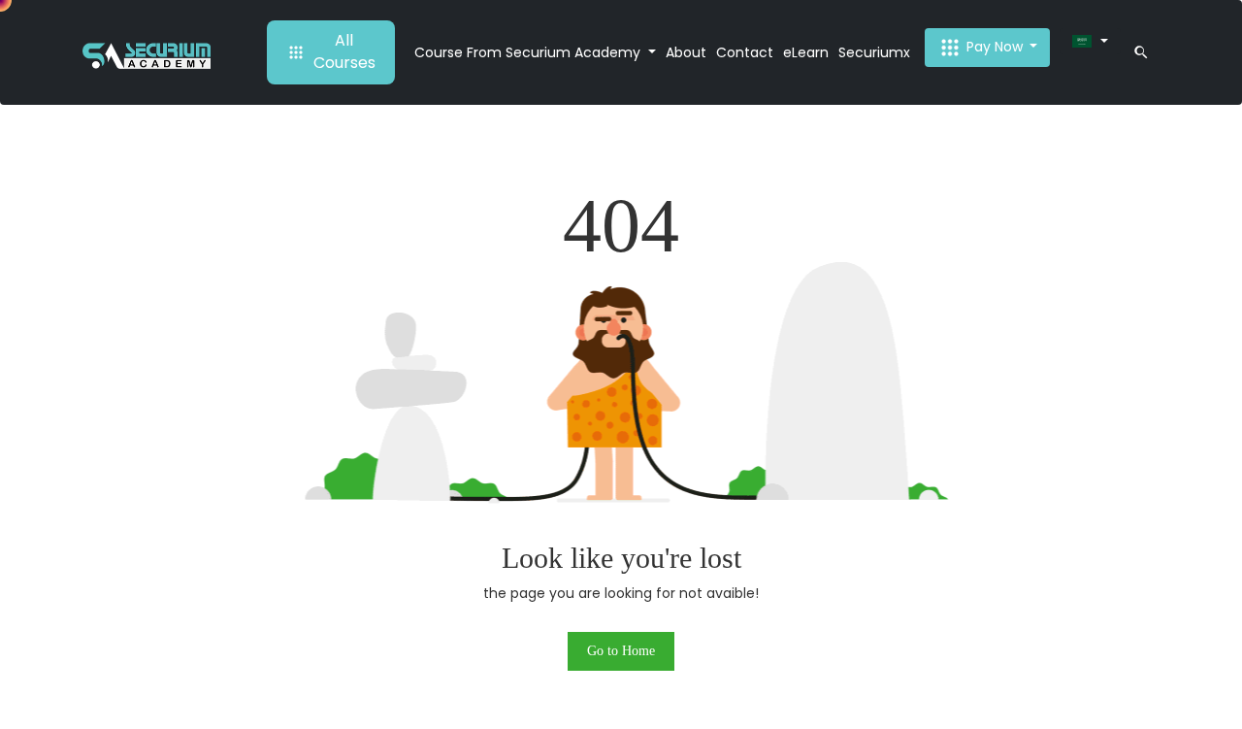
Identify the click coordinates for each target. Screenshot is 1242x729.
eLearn (806, 52)
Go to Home (621, 651)
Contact (744, 52)
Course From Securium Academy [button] (529, 52)
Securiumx (874, 52)
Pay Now (995, 46)
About (686, 52)
